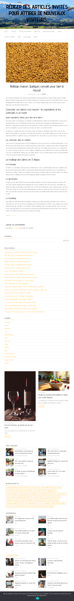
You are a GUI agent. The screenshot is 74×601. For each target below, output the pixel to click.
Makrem (44, 94)
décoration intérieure (33, 494)
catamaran (28, 490)
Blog (6, 31)
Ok (37, 598)
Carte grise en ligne (11, 490)
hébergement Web (28, 497)
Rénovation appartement (52, 500)
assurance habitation (45, 487)
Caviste (39, 490)
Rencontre (7, 347)
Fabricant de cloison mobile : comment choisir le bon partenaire (19, 274)
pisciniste (16, 500)
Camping (58, 487)
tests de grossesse (15, 506)
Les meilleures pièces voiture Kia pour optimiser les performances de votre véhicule (57, 521)
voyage (33, 506)
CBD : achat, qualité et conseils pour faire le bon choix (17, 258)
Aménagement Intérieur (12, 487)
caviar (33, 490)
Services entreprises (25, 31)
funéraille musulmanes (61, 494)
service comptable (45, 503)
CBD (44, 490)
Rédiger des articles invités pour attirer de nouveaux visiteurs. (37, 13)
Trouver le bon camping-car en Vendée (14, 271)
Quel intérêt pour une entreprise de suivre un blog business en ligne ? (21, 252)
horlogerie (19, 497)
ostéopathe (9, 500)
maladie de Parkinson (39, 497)
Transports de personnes (11, 357)
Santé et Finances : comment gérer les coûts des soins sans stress (21, 308)
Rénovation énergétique (12, 503)
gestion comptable (11, 497)
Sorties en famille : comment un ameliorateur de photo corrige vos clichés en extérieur (57, 543)
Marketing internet (49, 31)
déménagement (43, 494)
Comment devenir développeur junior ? (57, 573)
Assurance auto (34, 487)
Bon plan (37, 31)
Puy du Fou (22, 500)
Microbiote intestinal (50, 497)
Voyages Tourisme (10, 37)
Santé (20, 503)
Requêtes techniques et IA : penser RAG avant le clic (17, 261)
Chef (55, 490)
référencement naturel (40, 500)
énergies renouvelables (48, 506)
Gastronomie (27, 37)
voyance (39, 506)
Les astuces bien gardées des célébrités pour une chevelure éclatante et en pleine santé (26, 290)
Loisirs (35, 37)
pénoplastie (30, 500)
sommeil (53, 503)
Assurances (7, 322)
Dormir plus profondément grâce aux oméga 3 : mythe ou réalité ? (21, 305)
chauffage (49, 490)
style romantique (61, 503)
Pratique (13, 31)
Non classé (7, 341)
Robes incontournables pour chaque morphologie (16, 283)
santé (59, 31)
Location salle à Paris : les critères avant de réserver (17, 268)
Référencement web (12, 555)
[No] (72, 596)
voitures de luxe (25, 506)
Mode (19, 37)
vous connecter (15, 228)
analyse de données (24, 487)
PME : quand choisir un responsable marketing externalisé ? (19, 255)
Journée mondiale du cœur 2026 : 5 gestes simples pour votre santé (21, 277)
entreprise (52, 494)
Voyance (6, 363)
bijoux (53, 487)
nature (58, 497)
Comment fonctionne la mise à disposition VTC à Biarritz (18, 293)
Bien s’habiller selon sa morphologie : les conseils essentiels (19, 280)
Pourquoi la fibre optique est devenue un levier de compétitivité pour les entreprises (24, 287)
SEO (38, 503)
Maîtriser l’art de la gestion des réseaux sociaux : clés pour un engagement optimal (25, 563)
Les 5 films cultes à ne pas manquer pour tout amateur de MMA (20, 302)
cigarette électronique (11, 494)
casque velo (20, 490)
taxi (7, 506)
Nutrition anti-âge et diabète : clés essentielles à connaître (18, 299)
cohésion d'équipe (23, 494)
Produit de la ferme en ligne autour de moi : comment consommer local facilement (24, 312)
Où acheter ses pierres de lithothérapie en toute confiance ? (19, 265)
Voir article (8, 436)
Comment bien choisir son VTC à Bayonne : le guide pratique (19, 296)
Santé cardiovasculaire (29, 503)
